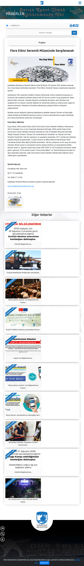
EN (2, 528)
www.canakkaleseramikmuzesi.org (21, 186)
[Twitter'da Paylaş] (77, 26)
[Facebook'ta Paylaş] (74, 26)
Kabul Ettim (44, 563)
